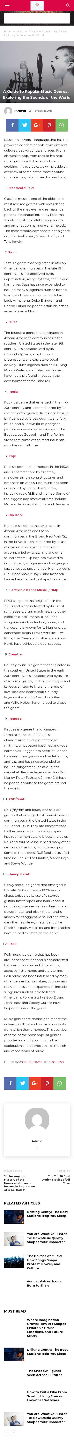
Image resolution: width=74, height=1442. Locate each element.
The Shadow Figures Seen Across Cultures (44, 1373)
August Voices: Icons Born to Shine (44, 1283)
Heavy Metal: (19, 874)
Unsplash (56, 1062)
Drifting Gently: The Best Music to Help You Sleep (47, 1214)
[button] (68, 5)
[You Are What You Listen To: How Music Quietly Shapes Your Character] (14, 1239)
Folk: (12, 944)
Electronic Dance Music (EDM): (33, 590)
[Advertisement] (37, 18)
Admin (21, 110)
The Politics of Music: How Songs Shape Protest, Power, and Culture (44, 1262)
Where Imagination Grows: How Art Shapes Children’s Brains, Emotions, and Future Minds (46, 1328)
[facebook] (37, 1148)
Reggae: (15, 719)
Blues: (13, 322)
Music (20, 31)
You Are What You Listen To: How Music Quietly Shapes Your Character (47, 1238)
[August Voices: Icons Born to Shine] (14, 1286)
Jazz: (12, 252)
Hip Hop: (15, 515)
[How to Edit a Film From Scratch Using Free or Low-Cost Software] (14, 1397)
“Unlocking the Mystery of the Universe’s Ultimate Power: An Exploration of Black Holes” (19, 1183)
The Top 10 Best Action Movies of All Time (56, 1180)
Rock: (13, 392)
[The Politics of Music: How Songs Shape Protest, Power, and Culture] (14, 1261)
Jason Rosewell (31, 1062)
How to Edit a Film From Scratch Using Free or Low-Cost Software (47, 1396)
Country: (15, 654)
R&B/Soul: (16, 799)
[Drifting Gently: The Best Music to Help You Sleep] (14, 1217)
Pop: (12, 456)
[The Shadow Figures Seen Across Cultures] (14, 1376)
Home (7, 31)
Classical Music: (21, 188)
